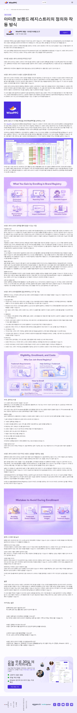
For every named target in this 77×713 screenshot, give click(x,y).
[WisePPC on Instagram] (67, 704)
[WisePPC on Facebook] (54, 704)
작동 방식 (8, 704)
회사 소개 (13, 704)
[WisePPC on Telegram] (71, 704)
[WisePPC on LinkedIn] (58, 704)
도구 (11, 704)
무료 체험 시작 (15, 687)
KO (45, 2)
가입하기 (65, 32)
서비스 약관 (26, 704)
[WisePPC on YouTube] (63, 704)
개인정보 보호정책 (23, 704)
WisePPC (9, 124)
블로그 (16, 704)
